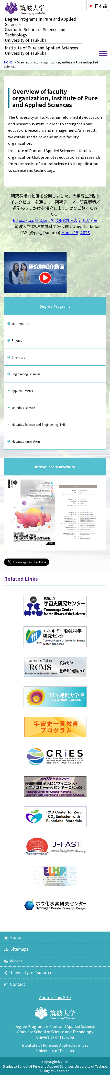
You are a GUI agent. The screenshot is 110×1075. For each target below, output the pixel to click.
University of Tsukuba (30, 972)
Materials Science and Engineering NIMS (38, 424)
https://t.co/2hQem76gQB (38, 220)
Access (16, 961)
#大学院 (90, 220)
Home (15, 937)
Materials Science (23, 407)
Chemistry (18, 357)
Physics (17, 340)
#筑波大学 (72, 220)
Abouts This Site (55, 997)
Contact (17, 984)
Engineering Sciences (26, 374)
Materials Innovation (26, 441)
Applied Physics (22, 391)
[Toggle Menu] (103, 53)
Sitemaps (19, 949)
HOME (8, 62)
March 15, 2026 (75, 232)
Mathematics (20, 323)
